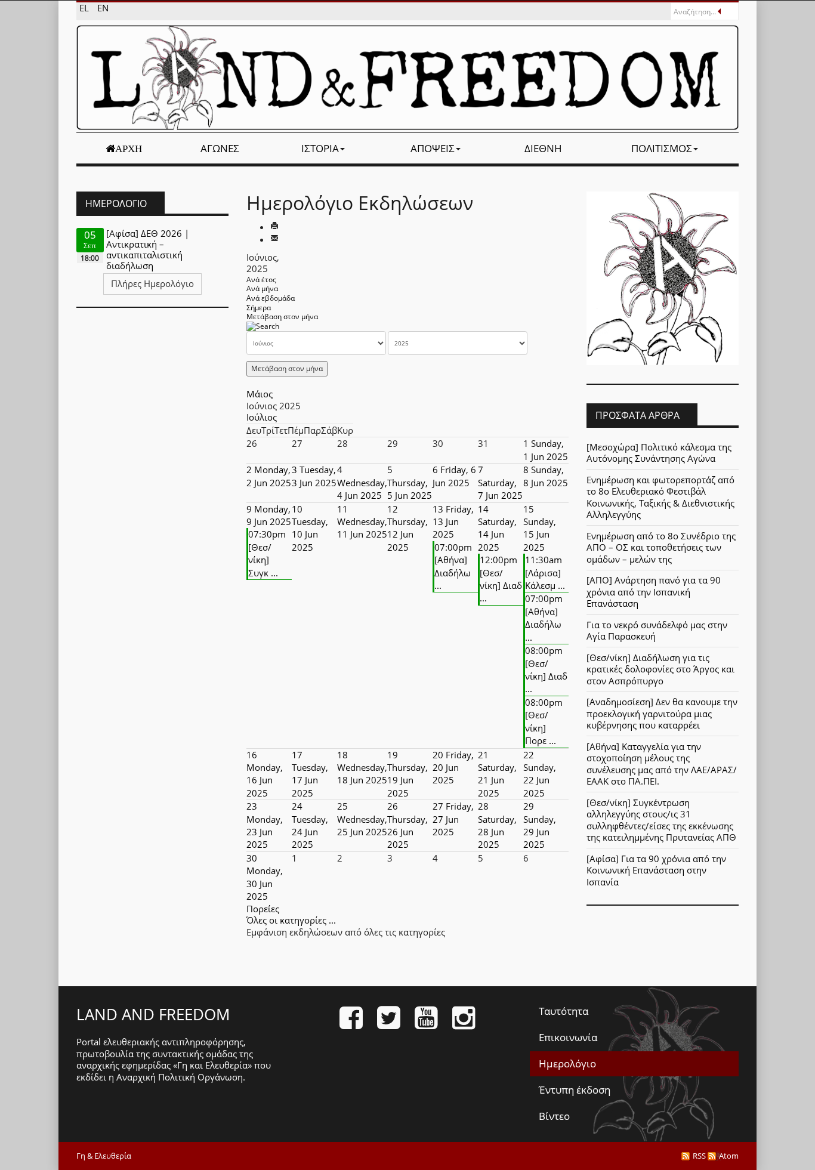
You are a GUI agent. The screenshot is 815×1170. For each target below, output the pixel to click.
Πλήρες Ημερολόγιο (152, 283)
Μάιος (259, 394)
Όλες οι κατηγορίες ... (291, 920)
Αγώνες (219, 148)
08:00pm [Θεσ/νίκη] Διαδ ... (546, 669)
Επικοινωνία (568, 1037)
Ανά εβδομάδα (270, 298)
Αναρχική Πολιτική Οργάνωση (179, 1077)
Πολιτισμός (661, 148)
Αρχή (128, 148)
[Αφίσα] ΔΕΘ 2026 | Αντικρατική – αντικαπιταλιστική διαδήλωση (147, 249)
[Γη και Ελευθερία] (407, 77)
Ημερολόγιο (567, 1063)
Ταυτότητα (563, 1011)
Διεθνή (543, 148)
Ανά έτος (261, 279)
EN (103, 8)
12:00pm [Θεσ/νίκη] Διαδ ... (501, 579)
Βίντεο (554, 1116)
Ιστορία (320, 148)
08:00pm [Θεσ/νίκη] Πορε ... (544, 721)
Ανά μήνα (262, 288)
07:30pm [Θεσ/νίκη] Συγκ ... (267, 553)
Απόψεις (432, 148)
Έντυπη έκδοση (574, 1090)
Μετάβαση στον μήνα (282, 316)
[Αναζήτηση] (262, 326)
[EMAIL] (274, 239)
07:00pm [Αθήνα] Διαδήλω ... (453, 566)
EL (85, 8)
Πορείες (262, 909)
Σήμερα (258, 307)
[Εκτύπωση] (274, 227)
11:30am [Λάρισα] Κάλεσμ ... (545, 572)
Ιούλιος (261, 417)
